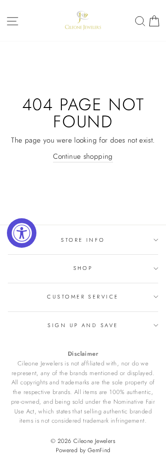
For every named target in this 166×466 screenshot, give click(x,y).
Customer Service (83, 296)
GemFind (99, 450)
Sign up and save (82, 325)
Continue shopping (83, 156)
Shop (83, 268)
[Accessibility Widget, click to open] (21, 233)
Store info (83, 240)
